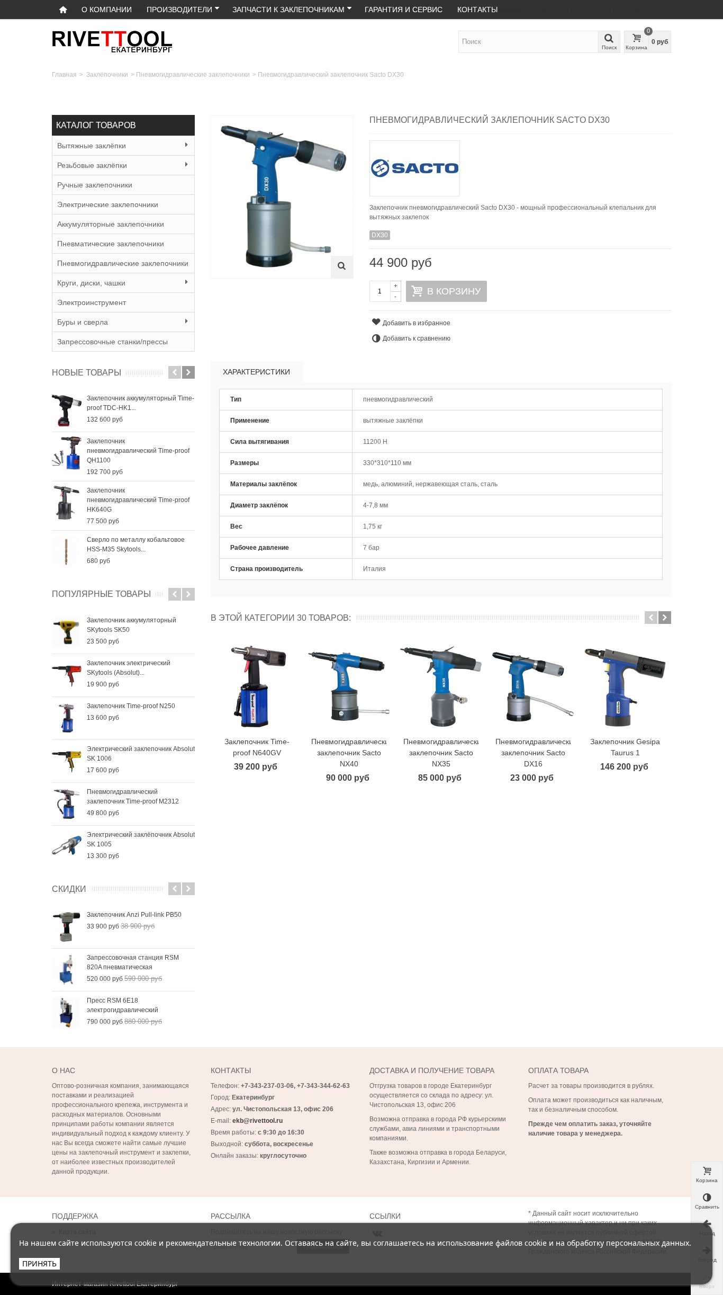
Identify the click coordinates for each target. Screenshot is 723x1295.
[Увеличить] (342, 267)
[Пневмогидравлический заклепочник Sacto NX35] (441, 686)
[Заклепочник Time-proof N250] (67, 718)
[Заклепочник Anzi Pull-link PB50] (67, 927)
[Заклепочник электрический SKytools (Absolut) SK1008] (67, 675)
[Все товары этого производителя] (520, 165)
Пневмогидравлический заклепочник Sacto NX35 (440, 752)
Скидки (69, 889)
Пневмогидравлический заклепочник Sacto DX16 (533, 752)
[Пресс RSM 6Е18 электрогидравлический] (67, 1013)
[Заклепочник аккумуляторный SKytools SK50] (67, 632)
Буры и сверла (82, 322)
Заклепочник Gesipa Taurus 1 (625, 747)
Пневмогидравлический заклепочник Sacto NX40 (348, 752)
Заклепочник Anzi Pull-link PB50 (134, 914)
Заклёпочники (107, 74)
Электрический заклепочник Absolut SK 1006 (141, 753)
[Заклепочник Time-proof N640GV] (256, 686)
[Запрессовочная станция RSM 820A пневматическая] (67, 970)
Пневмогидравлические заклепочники (193, 74)
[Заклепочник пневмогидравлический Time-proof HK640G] (67, 503)
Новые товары (86, 372)
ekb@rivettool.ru (257, 1120)
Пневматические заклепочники (110, 243)
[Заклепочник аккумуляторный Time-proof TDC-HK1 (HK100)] (67, 410)
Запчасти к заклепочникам (288, 9)
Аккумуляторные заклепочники (110, 224)
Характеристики (256, 372)
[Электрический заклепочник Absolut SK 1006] (67, 761)
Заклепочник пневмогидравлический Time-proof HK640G (138, 500)
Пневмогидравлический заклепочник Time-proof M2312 (133, 796)
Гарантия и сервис (403, 9)
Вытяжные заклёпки (91, 145)
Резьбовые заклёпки (92, 165)
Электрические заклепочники (107, 204)
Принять (39, 1263)
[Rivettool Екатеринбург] (112, 41)
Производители (179, 9)
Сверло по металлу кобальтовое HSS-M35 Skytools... (136, 544)
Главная (64, 74)
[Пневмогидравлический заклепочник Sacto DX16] (533, 686)
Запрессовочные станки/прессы (112, 341)
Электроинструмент (91, 302)
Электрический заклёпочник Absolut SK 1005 (141, 839)
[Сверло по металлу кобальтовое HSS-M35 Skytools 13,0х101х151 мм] (67, 552)
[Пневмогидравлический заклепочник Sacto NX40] (349, 686)
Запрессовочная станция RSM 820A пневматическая (133, 962)
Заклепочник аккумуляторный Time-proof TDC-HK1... (140, 403)
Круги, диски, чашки (91, 283)
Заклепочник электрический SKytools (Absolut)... (128, 667)
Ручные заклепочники (94, 185)
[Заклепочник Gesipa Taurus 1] (625, 686)
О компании (107, 9)
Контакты (477, 9)
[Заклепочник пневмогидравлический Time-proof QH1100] (67, 453)
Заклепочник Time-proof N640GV (257, 747)
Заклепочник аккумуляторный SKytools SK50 (131, 625)
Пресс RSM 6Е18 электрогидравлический (122, 1005)
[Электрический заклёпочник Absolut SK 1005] (67, 847)
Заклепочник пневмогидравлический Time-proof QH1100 (138, 450)
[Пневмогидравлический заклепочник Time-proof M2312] (67, 804)
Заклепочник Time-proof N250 (131, 706)
